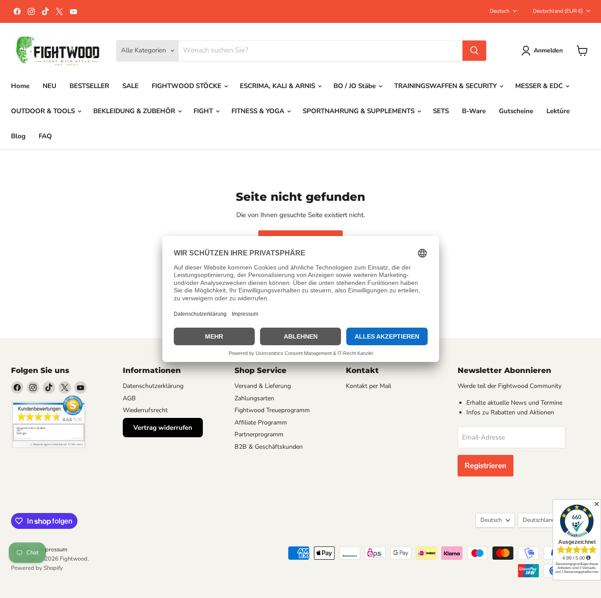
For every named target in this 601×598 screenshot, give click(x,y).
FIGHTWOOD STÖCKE (187, 85)
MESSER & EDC (539, 85)
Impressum (53, 550)
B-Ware (474, 111)
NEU (49, 85)
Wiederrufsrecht (145, 410)
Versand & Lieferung (263, 386)
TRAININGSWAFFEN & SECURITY (446, 85)
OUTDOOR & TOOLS (44, 111)
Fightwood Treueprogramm (272, 410)
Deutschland (558, 11)
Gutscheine (516, 111)
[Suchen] (474, 51)
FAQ (45, 136)
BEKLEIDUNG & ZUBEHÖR (135, 111)
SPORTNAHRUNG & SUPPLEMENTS (359, 111)
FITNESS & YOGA (258, 111)
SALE (130, 85)
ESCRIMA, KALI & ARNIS (278, 85)
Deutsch (499, 11)
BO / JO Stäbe (355, 85)
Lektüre (558, 111)
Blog (18, 136)
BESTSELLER (89, 85)
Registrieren (485, 466)
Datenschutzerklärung (153, 386)
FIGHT (204, 111)
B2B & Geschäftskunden (269, 447)
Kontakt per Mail (368, 386)
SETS (441, 111)
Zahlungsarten (254, 398)
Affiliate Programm (261, 422)
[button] (543, 50)
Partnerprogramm (259, 434)
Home (20, 85)
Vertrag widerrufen (162, 427)
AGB (129, 398)
